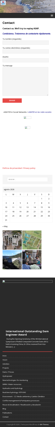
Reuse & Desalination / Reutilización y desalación (22, 405)
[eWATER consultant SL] (27, 11)
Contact (5, 417)
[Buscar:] (27, 179)
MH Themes (44, 424)
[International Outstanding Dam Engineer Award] (27, 303)
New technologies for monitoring (15, 380)
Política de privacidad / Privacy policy (19, 168)
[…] (13, 347)
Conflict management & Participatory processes (21, 400)
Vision (5, 360)
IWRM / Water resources (12, 384)
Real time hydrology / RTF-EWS (14, 392)
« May (5, 226)
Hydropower (7, 376)
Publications (7, 413)
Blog (4, 409)
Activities (6, 364)
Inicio (5, 356)
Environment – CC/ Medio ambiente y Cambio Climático (24, 396)
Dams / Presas (8, 372)
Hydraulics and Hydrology (13, 388)
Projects (6, 368)
